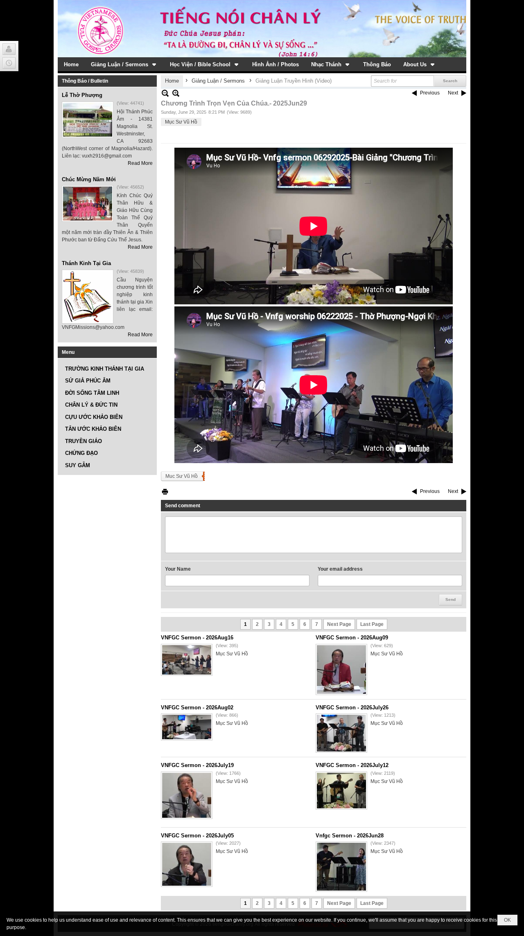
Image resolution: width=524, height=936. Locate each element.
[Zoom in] (165, 93)
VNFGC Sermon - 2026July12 (352, 765)
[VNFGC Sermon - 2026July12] (341, 790)
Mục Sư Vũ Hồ (181, 122)
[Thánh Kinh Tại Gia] (87, 296)
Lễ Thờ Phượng (82, 95)
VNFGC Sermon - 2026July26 (352, 707)
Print (165, 491)
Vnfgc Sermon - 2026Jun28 (350, 835)
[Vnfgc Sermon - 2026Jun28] (341, 867)
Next (453, 93)
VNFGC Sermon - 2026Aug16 (197, 637)
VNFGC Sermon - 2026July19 (197, 765)
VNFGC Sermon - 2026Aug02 (197, 707)
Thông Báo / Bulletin (85, 81)
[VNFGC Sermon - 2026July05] (186, 864)
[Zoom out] (176, 93)
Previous (430, 93)
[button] (124, 64)
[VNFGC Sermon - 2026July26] (341, 733)
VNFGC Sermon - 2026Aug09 (352, 637)
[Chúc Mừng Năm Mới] (87, 203)
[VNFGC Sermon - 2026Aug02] (186, 727)
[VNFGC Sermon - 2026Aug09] (341, 669)
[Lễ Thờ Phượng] (87, 120)
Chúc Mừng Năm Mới (89, 179)
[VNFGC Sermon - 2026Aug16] (186, 660)
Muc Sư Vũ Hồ (181, 476)
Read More (140, 163)
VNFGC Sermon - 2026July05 (197, 835)
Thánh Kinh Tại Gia (86, 263)
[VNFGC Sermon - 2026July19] (186, 795)
